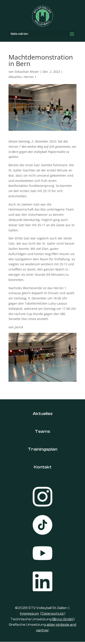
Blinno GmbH (62, 619)
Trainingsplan (42, 449)
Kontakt (42, 466)
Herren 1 (30, 77)
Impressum (29, 613)
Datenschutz (53, 613)
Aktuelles (15, 77)
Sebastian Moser (27, 72)
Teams (42, 431)
